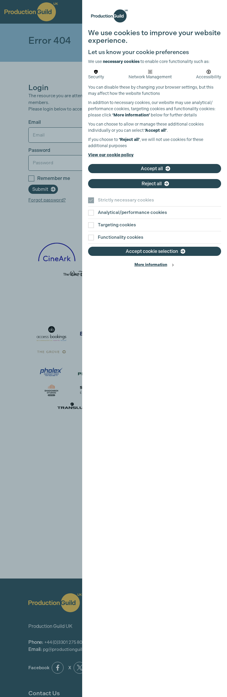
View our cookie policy (111, 154)
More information (150, 264)
